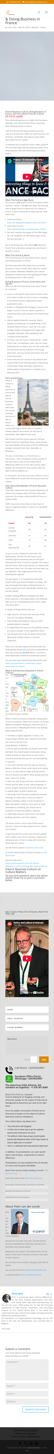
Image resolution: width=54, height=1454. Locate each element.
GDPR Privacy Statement (25, 1433)
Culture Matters (34, 1447)
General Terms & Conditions (26, 1430)
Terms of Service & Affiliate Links (26, 1436)
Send (44, 1060)
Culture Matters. (15, 872)
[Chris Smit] (7, 1302)
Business (35, 27)
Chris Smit (12, 27)
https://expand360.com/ (37, 1270)
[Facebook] (47, 1294)
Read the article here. (35, 847)
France (43, 27)
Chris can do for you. (34, 1178)
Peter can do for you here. (31, 1275)
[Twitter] (50, 1294)
